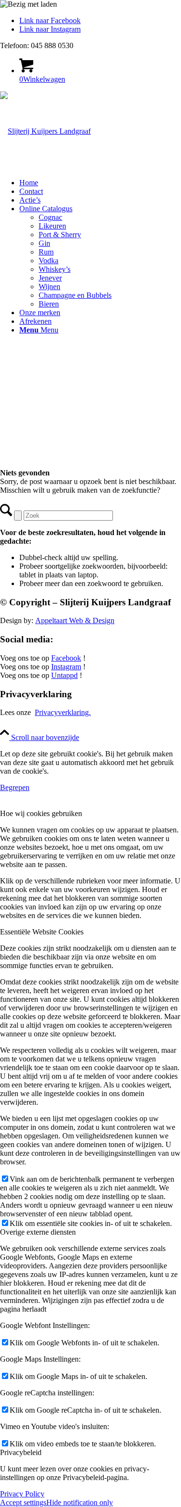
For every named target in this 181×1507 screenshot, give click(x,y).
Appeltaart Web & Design (74, 620)
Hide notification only (79, 1502)
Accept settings (23, 1502)
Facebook (66, 658)
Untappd (64, 675)
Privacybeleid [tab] (21, 1452)
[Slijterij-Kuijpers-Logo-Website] (45, 131)
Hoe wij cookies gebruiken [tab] (41, 813)
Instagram (66, 667)
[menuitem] (100, 183)
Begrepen (14, 787)
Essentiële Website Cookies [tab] (42, 932)
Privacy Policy (22, 1494)
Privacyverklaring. (63, 712)
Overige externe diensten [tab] (38, 1232)
